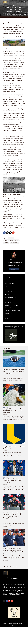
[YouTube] (9, 601)
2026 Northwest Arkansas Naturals (11, 240)
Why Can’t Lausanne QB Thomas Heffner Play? (14, 447)
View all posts (14, 269)
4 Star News (14, 5)
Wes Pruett (9, 14)
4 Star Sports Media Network (14, 577)
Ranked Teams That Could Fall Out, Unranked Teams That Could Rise (13, 480)
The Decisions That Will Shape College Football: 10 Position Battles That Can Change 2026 (13, 550)
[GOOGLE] (13, 566)
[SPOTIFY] (4, 566)
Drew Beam (6, 242)
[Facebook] (7, 601)
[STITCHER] (16, 566)
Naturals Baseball (14, 242)
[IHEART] (7, 566)
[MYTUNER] (10, 566)
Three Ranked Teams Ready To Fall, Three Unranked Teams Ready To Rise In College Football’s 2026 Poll (13, 515)
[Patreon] (12, 601)
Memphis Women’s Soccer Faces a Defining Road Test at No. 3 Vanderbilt (13, 410)
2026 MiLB (11, 238)
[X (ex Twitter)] (4, 601)
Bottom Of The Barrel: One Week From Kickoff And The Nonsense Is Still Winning (13, 371)
